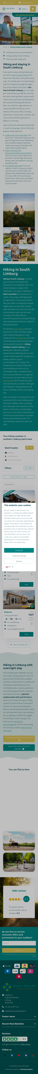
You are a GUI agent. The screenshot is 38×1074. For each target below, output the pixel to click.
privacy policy (26, 534)
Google (6, 537)
